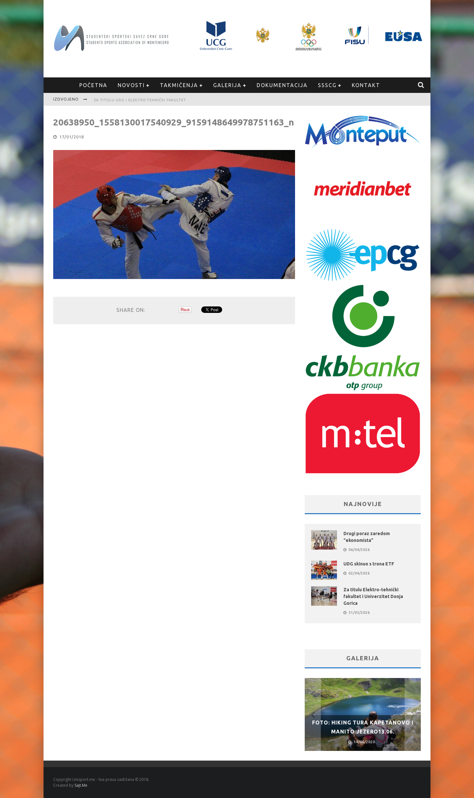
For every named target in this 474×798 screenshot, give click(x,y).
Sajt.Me (80, 785)
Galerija (227, 85)
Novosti (131, 85)
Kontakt (366, 85)
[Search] (421, 85)
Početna (93, 85)
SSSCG (327, 85)
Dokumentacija (282, 85)
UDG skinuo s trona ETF (368, 563)
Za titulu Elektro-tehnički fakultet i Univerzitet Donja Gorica (373, 596)
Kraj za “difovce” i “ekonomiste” (130, 100)
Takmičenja (179, 85)
